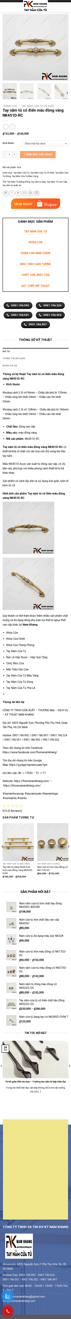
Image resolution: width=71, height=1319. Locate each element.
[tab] (35, 351)
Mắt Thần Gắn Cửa (17, 669)
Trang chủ (10, 106)
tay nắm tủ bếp (38, 181)
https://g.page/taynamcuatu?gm (28, 764)
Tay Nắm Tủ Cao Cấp (57, 181)
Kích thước (8, 143)
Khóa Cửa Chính (15, 638)
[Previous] (8, 47)
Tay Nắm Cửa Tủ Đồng (19, 681)
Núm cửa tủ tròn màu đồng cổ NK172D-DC (52, 868)
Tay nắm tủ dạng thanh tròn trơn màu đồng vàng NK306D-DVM (18, 870)
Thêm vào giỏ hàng (37, 154)
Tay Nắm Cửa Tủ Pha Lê (20, 688)
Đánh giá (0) (10, 365)
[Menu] (5, 6)
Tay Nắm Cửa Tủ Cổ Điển (38, 106)
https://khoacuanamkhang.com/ (22, 785)
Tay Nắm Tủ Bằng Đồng (18, 181)
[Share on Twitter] (18, 193)
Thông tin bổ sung (14, 358)
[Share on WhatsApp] (6, 193)
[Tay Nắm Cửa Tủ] (35, 6)
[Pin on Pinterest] (30, 193)
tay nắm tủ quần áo (12, 185)
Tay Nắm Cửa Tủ (21, 172)
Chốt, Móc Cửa (15, 663)
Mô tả (6, 351)
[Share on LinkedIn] (37, 193)
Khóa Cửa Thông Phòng (20, 645)
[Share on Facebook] (12, 193)
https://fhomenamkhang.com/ (32, 781)
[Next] (63, 47)
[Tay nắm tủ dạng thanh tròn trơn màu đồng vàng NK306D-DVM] (18, 842)
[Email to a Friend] (24, 193)
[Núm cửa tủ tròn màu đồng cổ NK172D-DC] (52, 842)
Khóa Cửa (12, 632)
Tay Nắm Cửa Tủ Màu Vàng (25, 176)
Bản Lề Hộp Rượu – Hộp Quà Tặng (26, 657)
